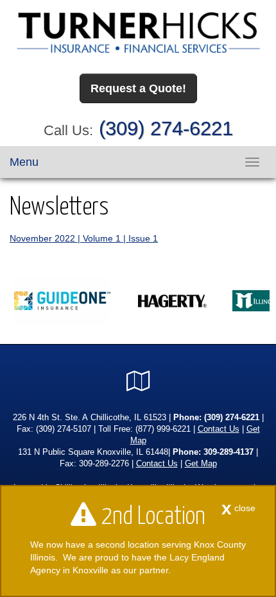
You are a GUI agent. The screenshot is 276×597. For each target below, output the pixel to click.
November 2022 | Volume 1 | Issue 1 (84, 238)
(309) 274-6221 (166, 128)
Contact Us (218, 429)
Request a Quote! (138, 88)
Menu (24, 162)
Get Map (201, 463)
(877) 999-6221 (163, 429)
